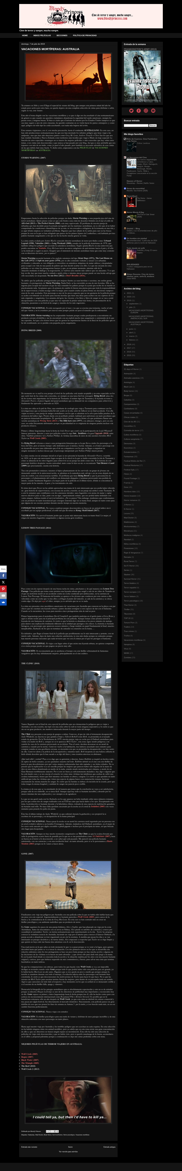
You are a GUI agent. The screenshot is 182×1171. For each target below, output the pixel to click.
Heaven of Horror (134, 181)
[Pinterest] (3, 589)
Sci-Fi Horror (129, 566)
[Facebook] (3, 575)
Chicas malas (129, 417)
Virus (126, 649)
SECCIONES (61, 35)
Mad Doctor (39, 1135)
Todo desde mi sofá (136, 248)
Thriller (127, 609)
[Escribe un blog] (49, 1131)
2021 (129, 293)
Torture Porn (129, 623)
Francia (127, 483)
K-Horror (127, 509)
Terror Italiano (130, 596)
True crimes (129, 631)
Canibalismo (129, 409)
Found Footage (130, 478)
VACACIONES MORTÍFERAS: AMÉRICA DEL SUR (141, 317)
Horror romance (130, 500)
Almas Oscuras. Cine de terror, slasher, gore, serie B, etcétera (140, 275)
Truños (127, 636)
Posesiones (129, 548)
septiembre (134, 304)
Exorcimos (128, 448)
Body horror (129, 391)
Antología (128, 382)
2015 (129, 355)
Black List (128, 387)
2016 (129, 352)
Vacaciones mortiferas (82, 1135)
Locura (127, 513)
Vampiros (128, 644)
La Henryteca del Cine (137, 157)
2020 (129, 297)
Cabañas (128, 400)
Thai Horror (129, 605)
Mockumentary (130, 526)
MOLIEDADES (133, 264)
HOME (25, 35)
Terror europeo (130, 592)
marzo (132, 336)
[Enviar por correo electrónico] (47, 1131)
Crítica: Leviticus (143, 143)
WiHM (126, 653)
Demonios (128, 443)
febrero (132, 340)
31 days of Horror (131, 369)
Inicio (70, 1147)
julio (131, 307)
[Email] (3, 595)
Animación (128, 373)
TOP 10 (127, 618)
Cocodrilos (128, 426)
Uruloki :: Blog (133, 228)
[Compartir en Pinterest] (57, 1131)
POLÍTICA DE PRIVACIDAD (85, 35)
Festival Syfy (129, 470)
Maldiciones (129, 522)
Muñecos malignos (132, 535)
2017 (129, 348)
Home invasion (130, 496)
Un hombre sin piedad (137, 238)
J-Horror (127, 505)
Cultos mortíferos (131, 435)
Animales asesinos (132, 378)
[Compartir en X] (52, 1131)
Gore (126, 487)
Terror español (130, 587)
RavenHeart (132, 196)
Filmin (126, 474)
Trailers (127, 627)
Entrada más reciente (29, 1147)
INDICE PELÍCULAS (42, 35)
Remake (127, 557)
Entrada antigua (109, 1147)
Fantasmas (31, 1135)
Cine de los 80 (130, 422)
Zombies (127, 657)
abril (131, 332)
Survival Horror (57, 1135)
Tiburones (128, 614)
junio (131, 329)
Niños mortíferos (131, 544)
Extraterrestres (130, 452)
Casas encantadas (132, 413)
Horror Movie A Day (135, 212)
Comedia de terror (131, 430)
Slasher (127, 574)
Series (126, 570)
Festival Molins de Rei (133, 461)
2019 (129, 300)
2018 (129, 344)
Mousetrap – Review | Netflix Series (140, 183)
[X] (3, 582)
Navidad (127, 539)
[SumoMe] (3, 602)
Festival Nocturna (131, 465)
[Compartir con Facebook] (55, 1131)
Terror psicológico (69, 1135)
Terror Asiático (130, 583)
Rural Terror (48, 1135)
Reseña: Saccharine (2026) (137, 191)
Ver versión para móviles (68, 1151)
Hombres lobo (130, 491)
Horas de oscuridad (136, 188)
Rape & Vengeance (132, 553)
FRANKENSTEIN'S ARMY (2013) (140, 49)
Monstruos (128, 531)
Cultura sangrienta (131, 439)
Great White (131, 279)
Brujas (126, 395)
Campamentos (130, 404)
